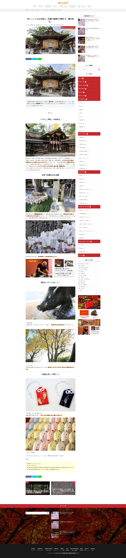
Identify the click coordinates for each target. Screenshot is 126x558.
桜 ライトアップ (84, 158)
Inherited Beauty (48, 6)
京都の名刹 (83, 234)
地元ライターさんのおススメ (45, 24)
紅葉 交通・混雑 (84, 203)
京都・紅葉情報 (84, 85)
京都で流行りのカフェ (85, 217)
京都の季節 (83, 88)
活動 (81, 113)
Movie (79, 6)
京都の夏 (82, 161)
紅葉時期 (82, 185)
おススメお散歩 (84, 227)
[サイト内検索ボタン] (99, 69)
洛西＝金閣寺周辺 (81, 282)
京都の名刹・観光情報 (35, 10)
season (82, 102)
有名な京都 (83, 95)
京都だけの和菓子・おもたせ (86, 224)
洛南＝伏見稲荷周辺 (82, 286)
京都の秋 (82, 137)
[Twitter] (34, 59)
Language (89, 6)
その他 (82, 255)
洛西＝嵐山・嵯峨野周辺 (82, 284)
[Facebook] (29, 59)
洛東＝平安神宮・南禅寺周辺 (83, 267)
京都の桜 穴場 (83, 140)
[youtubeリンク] (65, 506)
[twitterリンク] (61, 506)
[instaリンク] (63, 506)
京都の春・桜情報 (84, 154)
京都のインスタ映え (85, 210)
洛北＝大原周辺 (81, 277)
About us (84, 6)
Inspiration (41, 6)
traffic (81, 130)
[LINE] (39, 59)
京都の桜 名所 (83, 168)
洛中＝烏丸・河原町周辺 (56, 24)
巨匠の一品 (83, 248)
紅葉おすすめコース (85, 192)
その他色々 (80, 290)
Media (61, 6)
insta (81, 116)
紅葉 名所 (82, 178)
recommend (83, 123)
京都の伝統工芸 (84, 251)
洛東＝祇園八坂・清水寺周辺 (83, 263)
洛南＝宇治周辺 (81, 288)
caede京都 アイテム (85, 244)
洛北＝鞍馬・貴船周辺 (82, 275)
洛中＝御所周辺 (81, 271)
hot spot (82, 106)
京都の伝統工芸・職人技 (85, 241)
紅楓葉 (82, 109)
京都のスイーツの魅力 (85, 220)
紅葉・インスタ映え (84, 196)
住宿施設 (82, 119)
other (81, 78)
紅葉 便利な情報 (84, 199)
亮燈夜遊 (82, 126)
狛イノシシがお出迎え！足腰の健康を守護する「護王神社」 (51, 10)
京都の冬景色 (83, 147)
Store (65, 6)
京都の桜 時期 (83, 144)
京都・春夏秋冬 (84, 133)
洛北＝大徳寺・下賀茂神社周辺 (83, 279)
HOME (28, 10)
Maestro (35, 6)
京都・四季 (83, 81)
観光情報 (82, 237)
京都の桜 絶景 (83, 165)
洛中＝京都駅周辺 (81, 273)
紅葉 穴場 (82, 182)
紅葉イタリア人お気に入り (86, 189)
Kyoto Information (72, 6)
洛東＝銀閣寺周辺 (81, 265)
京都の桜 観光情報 (84, 151)
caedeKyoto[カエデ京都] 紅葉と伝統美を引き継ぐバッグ (67, 553)
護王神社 (62, 24)
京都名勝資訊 (83, 99)
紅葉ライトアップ (84, 175)
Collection (55, 6)
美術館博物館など (84, 213)
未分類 (82, 92)
